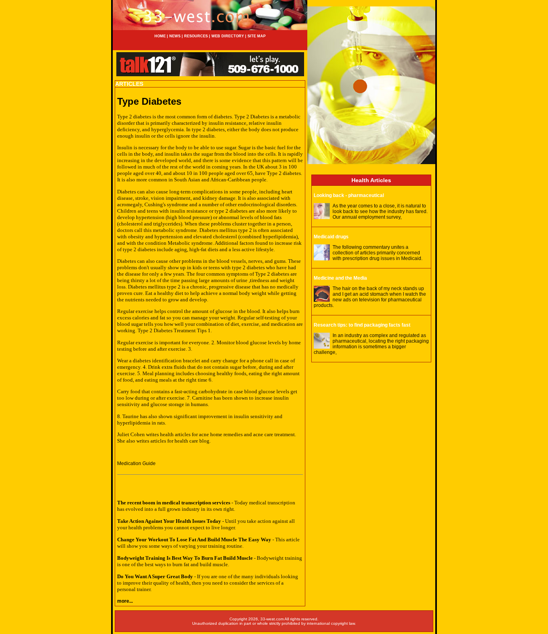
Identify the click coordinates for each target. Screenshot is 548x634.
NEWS (174, 36)
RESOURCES (196, 36)
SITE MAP (257, 36)
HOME (160, 36)
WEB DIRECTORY (227, 36)
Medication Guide (136, 463)
